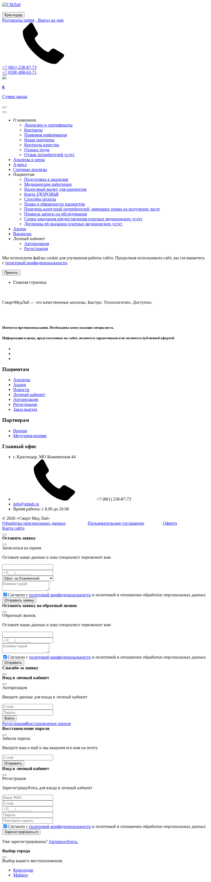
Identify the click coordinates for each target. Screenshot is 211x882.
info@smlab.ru (26, 504)
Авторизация (36, 243)
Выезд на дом (49, 20)
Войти (9, 718)
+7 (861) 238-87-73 (19, 67)
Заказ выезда (25, 409)
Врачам (20, 430)
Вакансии (22, 233)
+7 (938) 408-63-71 (19, 72)
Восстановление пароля (48, 723)
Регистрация (36, 248)
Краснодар (23, 870)
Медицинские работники (48, 184)
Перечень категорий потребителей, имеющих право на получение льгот (92, 209)
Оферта (170, 523)
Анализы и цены (29, 159)
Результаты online (18, 20)
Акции (19, 228)
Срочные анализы (30, 169)
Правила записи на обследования (55, 214)
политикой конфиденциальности (36, 262)
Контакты (33, 130)
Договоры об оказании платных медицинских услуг (73, 223)
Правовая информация (45, 135)
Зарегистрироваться (21, 832)
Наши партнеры (39, 139)
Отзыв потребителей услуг (49, 154)
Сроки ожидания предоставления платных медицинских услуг (83, 219)
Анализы (21, 379)
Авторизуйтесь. (63, 841)
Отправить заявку (19, 600)
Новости (21, 389)
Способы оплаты (40, 199)
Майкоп (20, 875)
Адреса (20, 164)
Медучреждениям (29, 435)
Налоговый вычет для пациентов (55, 189)
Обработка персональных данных (34, 523)
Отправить (13, 663)
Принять (11, 273)
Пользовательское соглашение (116, 523)
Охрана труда (36, 149)
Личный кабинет (29, 394)
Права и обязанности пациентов (54, 204)
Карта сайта (13, 528)
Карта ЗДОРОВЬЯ (41, 194)
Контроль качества (41, 144)
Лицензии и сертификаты (48, 125)
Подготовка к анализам (46, 179)
